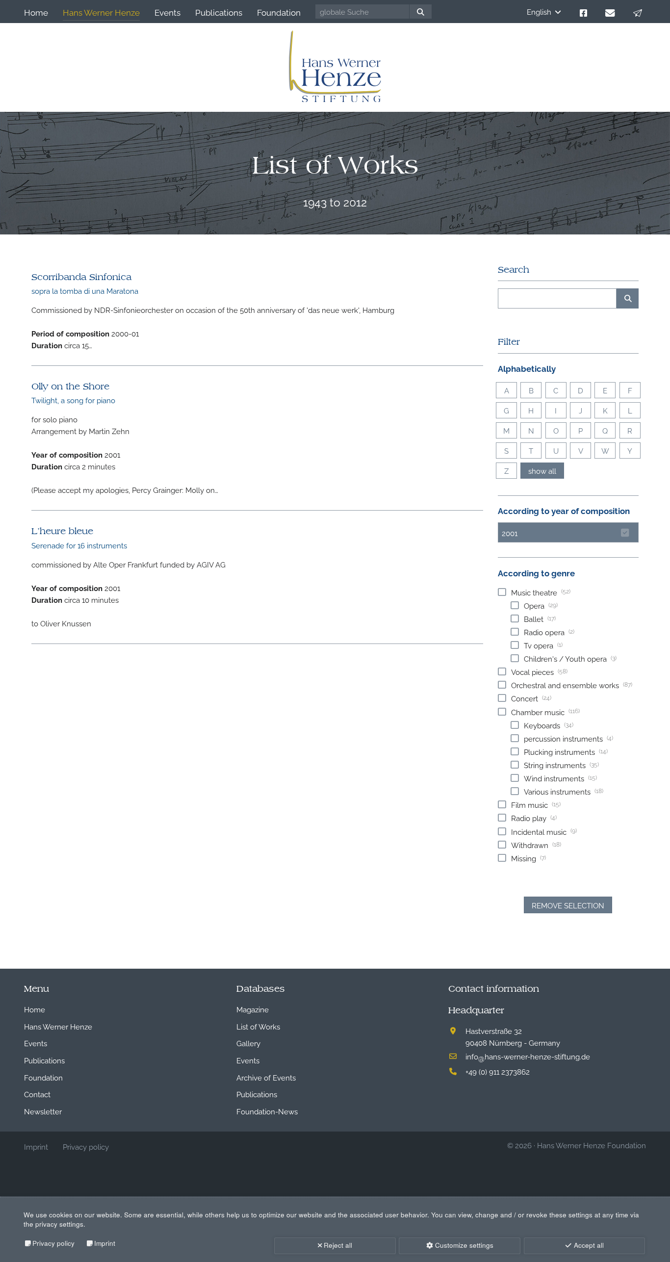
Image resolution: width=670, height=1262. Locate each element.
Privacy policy (53, 1243)
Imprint (104, 1243)
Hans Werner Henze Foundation (591, 1145)
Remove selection (568, 905)
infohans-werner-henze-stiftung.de (527, 1056)
